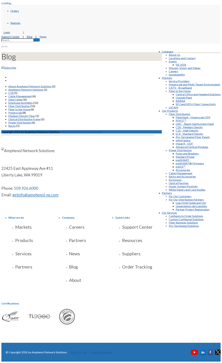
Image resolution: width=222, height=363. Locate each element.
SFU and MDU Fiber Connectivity (196, 104)
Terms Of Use (69, 131)
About (75, 280)
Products (24, 240)
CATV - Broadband (180, 87)
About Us (174, 54)
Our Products (170, 110)
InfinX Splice (183, 140)
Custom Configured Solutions (186, 219)
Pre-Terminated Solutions (184, 225)
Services (23, 253)
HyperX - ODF (184, 143)
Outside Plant (184, 97)
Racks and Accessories (182, 176)
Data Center (15, 99)
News (43, 36)
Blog (29, 36)
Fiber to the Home (180, 91)
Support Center (10, 36)
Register (15, 23)
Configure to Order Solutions (186, 216)
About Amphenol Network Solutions (30, 86)
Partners (167, 193)
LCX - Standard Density (189, 133)
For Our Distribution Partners (186, 199)
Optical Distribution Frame (24, 119)
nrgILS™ (180, 166)
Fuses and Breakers (187, 153)
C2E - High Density (187, 130)
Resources (132, 240)
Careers (173, 71)
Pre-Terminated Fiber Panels (193, 137)
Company (167, 51)
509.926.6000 (26, 188)
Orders (14, 10)
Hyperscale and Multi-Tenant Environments (194, 84)
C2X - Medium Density (189, 127)
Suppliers (131, 253)
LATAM (173, 107)
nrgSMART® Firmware (190, 163)
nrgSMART (182, 160)
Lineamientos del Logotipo (191, 206)
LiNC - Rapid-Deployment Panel (195, 124)
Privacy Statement (90, 131)
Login (6, 32)
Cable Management (180, 173)
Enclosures (175, 179)
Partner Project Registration (192, 209)
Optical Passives (179, 183)
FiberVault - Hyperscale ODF (193, 117)
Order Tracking (137, 266)
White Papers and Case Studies (187, 189)
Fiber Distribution (179, 114)
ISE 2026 (181, 64)
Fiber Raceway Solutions (183, 222)
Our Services (169, 212)
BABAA (180, 100)
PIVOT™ (181, 120)
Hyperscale (15, 112)
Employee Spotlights (20, 102)
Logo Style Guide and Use (191, 202)
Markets (167, 77)
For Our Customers (180, 196)
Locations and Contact (182, 58)
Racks (12, 125)
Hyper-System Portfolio (183, 186)
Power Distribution (180, 150)
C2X (11, 93)
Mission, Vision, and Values (184, 68)
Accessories (183, 170)
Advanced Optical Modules (192, 147)
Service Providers (179, 81)
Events (173, 61)
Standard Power (185, 156)
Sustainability (177, 74)
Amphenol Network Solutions (25, 89)
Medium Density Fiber (21, 116)
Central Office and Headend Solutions (198, 94)
